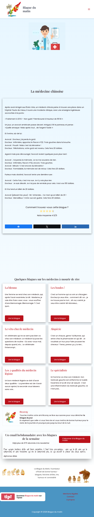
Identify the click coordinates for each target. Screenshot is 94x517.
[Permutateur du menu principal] (89, 9)
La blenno (11, 287)
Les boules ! (58, 287)
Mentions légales (70, 494)
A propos (70, 499)
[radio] (41, 211)
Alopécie (56, 329)
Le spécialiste (59, 370)
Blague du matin (29, 9)
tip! (8, 496)
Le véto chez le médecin (19, 329)
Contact (70, 496)
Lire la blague (14, 318)
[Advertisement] (47, 71)
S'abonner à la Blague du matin (73, 439)
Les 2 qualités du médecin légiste (20, 372)
